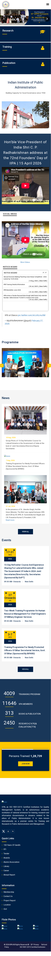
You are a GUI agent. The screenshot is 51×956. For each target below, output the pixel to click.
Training (7, 46)
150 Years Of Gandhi (12, 845)
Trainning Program (29, 694)
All (14, 945)
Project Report (10, 900)
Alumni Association (11, 862)
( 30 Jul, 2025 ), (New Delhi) (38, 286)
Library (6, 866)
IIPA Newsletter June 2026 (12, 290)
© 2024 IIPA (8, 945)
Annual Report (9, 875)
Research (7, 30)
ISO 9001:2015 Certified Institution (33, 947)
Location (7, 905)
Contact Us (8, 896)
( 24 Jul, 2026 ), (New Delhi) (38, 299)
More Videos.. (25, 262)
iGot (5, 909)
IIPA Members (26, 704)
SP (32, 945)
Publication (8, 62)
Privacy (37, 945)
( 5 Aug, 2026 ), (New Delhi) (38, 281)
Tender (6, 853)
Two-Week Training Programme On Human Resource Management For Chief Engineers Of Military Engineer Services (25, 613)
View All (25, 532)
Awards (7, 858)
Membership (9, 892)
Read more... (10, 520)
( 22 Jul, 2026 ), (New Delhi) (38, 292)
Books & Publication (30, 714)
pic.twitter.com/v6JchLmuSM (31, 315)
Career (6, 870)
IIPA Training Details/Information (14, 284)
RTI (5, 849)
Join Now (25, 764)
